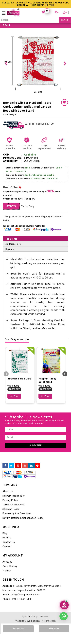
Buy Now (14, 396)
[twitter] (11, 465)
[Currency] (57, 13)
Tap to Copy (28, 206)
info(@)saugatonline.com (20, 594)
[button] (6, 63)
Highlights (11, 239)
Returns (6, 537)
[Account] (65, 13)
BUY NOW (54, 628)
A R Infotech (49, 621)
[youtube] (25, 465)
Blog (4, 533)
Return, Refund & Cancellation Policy (22, 518)
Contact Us (8, 542)
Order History (9, 566)
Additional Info (13, 244)
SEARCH (65, 20)
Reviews (9, 249)
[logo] (13, 12)
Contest (6, 546)
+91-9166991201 (16, 599)
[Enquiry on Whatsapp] (63, 616)
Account (7, 561)
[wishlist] (64, 102)
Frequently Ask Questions (16, 513)
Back (7, 25)
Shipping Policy (10, 509)
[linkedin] (31, 465)
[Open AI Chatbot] (64, 605)
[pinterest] (37, 465)
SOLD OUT (18, 628)
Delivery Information (13, 495)
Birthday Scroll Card (19, 378)
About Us (7, 491)
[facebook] (5, 465)
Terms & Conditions (13, 504)
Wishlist (6, 570)
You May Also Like (17, 339)
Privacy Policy (10, 500)
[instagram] (18, 465)
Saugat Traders (40, 616)
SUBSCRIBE (35, 445)
